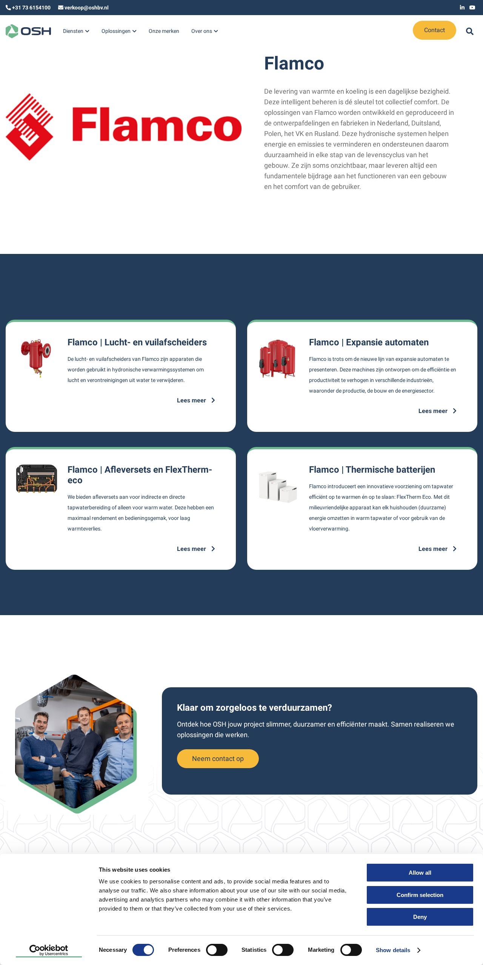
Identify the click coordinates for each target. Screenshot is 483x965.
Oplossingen (116, 31)
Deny (420, 917)
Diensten (73, 31)
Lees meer (192, 400)
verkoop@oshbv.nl (87, 8)
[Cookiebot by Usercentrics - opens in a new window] (49, 950)
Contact (434, 30)
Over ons (201, 31)
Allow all (420, 872)
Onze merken (164, 31)
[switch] (217, 949)
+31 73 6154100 (31, 8)
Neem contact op (218, 758)
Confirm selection (420, 895)
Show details (393, 950)
